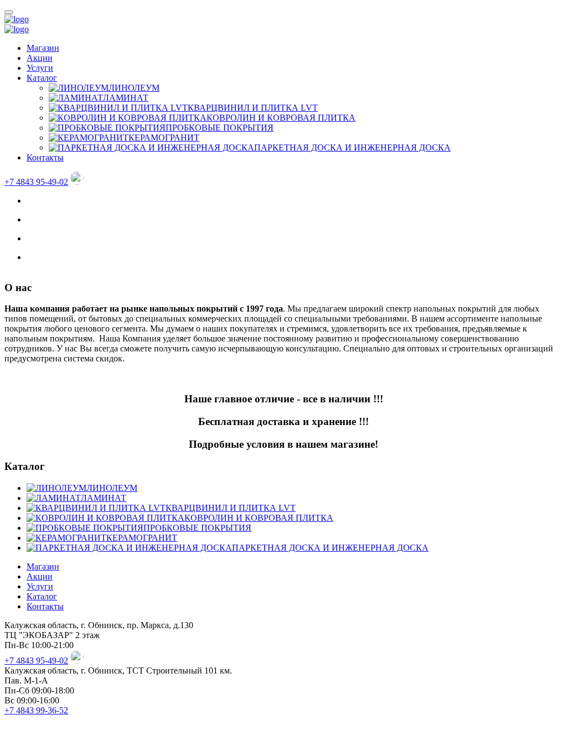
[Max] (77, 182)
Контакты (45, 157)
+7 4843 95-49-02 (36, 182)
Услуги (40, 68)
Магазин (43, 48)
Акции (40, 58)
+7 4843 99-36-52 (36, 710)
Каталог (42, 77)
